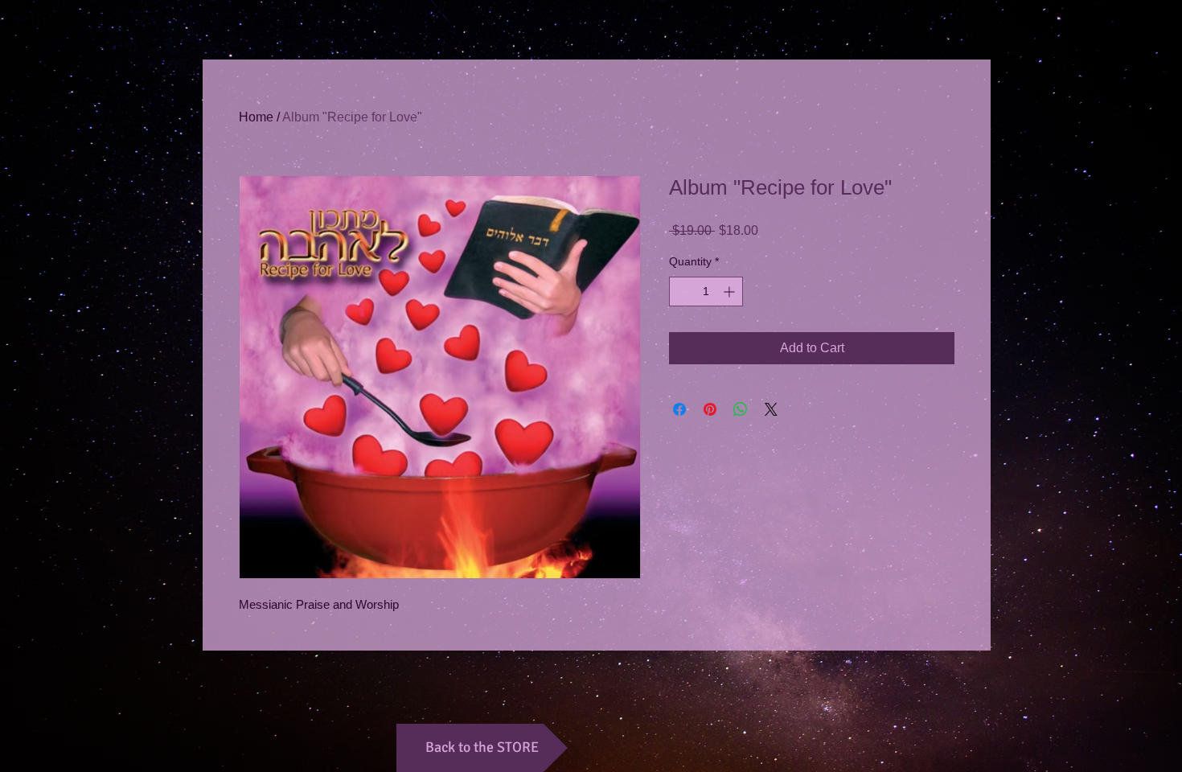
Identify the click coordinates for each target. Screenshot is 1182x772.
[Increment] (730, 291)
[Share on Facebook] (679, 409)
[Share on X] (771, 409)
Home (256, 117)
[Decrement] (681, 291)
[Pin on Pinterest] (710, 409)
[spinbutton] (706, 291)
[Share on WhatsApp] (740, 409)
